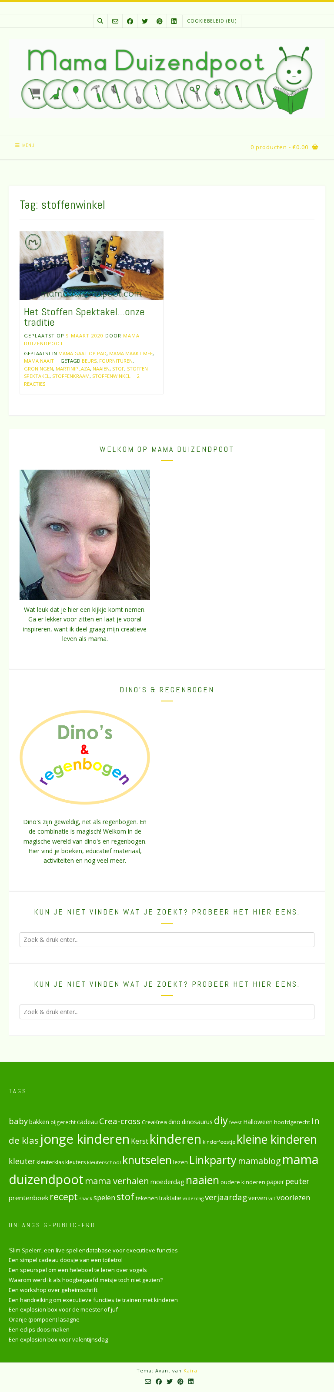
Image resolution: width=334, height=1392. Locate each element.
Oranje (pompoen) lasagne (44, 1319)
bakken (39, 1122)
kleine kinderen (277, 1139)
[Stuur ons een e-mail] (115, 21)
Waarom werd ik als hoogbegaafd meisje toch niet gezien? (86, 1280)
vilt (271, 1198)
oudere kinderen (242, 1182)
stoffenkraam (71, 376)
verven (257, 1198)
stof (118, 368)
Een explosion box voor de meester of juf (63, 1309)
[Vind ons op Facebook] (130, 21)
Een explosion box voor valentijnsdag (58, 1339)
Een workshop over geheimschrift (53, 1290)
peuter (297, 1181)
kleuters (75, 1162)
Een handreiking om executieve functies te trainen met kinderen (93, 1300)
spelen (104, 1197)
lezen (180, 1162)
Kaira (190, 1370)
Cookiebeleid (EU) (212, 21)
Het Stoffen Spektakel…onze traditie (84, 317)
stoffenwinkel (111, 376)
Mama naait (39, 360)
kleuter (22, 1161)
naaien (101, 368)
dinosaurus (197, 1122)
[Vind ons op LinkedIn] (174, 21)
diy (221, 1120)
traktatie (170, 1198)
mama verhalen (117, 1181)
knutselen (147, 1160)
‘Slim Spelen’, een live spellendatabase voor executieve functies (93, 1250)
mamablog (259, 1161)
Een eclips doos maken (39, 1329)
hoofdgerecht (292, 1122)
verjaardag (226, 1197)
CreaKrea (154, 1122)
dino (174, 1122)
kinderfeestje (219, 1141)
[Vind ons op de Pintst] (159, 21)
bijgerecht (63, 1121)
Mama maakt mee (131, 353)
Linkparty (213, 1159)
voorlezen (294, 1197)
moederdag (167, 1182)
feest (235, 1122)
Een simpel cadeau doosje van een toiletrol (66, 1260)
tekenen (147, 1198)
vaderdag (193, 1198)
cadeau (87, 1121)
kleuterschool (104, 1162)
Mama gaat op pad (82, 353)
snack (85, 1198)
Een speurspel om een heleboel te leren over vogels (78, 1270)
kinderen (175, 1138)
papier (275, 1182)
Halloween (258, 1122)
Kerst (139, 1141)
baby (18, 1120)
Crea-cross (119, 1120)
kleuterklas (50, 1162)
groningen (38, 368)
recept (64, 1196)
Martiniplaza (73, 368)
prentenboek (28, 1197)
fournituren (116, 360)
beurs (89, 360)
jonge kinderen (85, 1139)
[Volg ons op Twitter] (144, 21)
